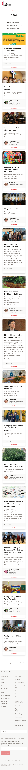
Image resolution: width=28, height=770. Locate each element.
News (5, 671)
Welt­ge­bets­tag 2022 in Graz (12, 637)
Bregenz (3, 706)
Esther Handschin (13, 100)
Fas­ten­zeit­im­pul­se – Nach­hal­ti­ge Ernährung (13, 293)
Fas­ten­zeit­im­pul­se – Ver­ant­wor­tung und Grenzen (13, 465)
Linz (2, 682)
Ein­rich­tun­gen (19, 714)
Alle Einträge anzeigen (13, 22)
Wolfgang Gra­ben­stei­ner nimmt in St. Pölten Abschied (13, 428)
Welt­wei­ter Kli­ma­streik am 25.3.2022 (12, 50)
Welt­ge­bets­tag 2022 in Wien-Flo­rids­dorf (12, 598)
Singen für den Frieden (12, 209)
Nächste (19, 663)
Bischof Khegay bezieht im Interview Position (13, 336)
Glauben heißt (19, 682)
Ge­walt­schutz (19, 725)
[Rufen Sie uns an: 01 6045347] (19, 760)
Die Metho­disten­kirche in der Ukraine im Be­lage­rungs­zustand (13, 504)
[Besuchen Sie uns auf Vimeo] (9, 760)
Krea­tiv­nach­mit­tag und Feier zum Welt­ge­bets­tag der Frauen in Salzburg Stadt (13, 551)
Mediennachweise (5, 765)
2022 (10, 671)
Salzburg (3, 692)
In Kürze (17, 679)
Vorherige (8, 663)
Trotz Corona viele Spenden (11, 88)
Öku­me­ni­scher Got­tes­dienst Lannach (12, 129)
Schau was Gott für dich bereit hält (13, 387)
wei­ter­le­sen (14, 67)
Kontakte (18, 706)
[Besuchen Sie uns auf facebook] (2, 760)
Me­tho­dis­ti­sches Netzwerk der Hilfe (11, 245)
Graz (2, 679)
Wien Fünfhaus (5, 698)
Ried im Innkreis (5, 686)
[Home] (1, 671)
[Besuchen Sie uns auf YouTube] (5, 760)
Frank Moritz (12, 141)
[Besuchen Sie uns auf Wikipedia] (12, 760)
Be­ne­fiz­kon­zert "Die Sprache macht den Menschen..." (11, 169)
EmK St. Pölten (5, 689)
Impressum (18, 717)
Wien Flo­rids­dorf (6, 695)
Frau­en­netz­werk (20, 691)
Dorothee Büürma (14, 569)
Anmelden (6, 753)
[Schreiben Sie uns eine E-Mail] (15, 760)
